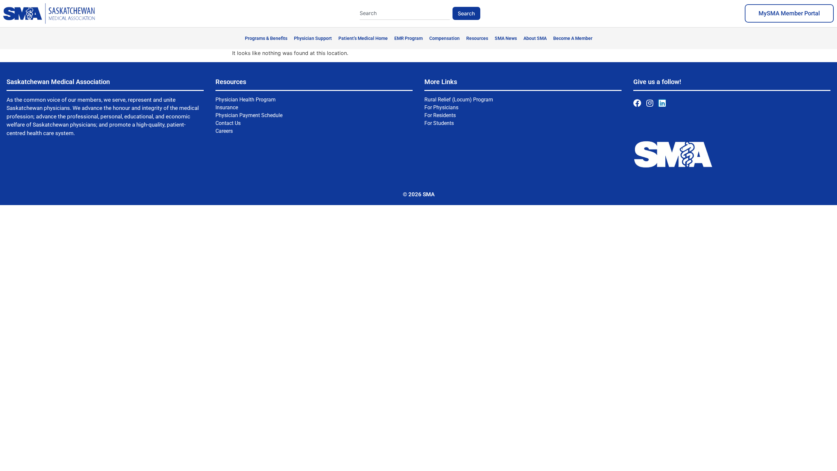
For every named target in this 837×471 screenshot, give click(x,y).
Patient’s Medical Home (363, 38)
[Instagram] (650, 103)
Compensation (444, 38)
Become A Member (572, 38)
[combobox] (405, 13)
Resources (477, 38)
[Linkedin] (662, 103)
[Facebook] (637, 103)
